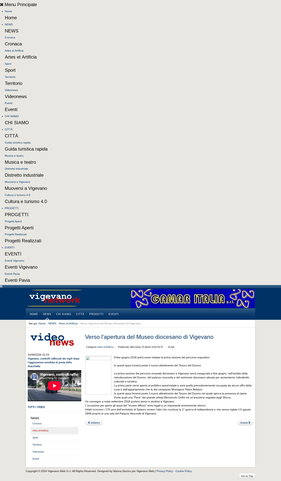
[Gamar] (193, 298)
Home (8, 11)
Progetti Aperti (13, 221)
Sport (8, 63)
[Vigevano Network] (54, 298)
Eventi (8, 103)
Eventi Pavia (12, 273)
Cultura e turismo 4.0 (17, 195)
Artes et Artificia (14, 50)
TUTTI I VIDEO (36, 407)
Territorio (10, 76)
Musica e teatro (14, 155)
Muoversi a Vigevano (17, 181)
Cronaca (10, 37)
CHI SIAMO (12, 116)
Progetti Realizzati (16, 234)
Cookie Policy (183, 471)
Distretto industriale (16, 168)
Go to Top (247, 476)
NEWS (9, 24)
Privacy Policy (164, 471)
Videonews (11, 90)
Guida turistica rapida (18, 142)
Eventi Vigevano (14, 260)
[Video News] (52, 338)
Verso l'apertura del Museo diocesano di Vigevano (149, 337)
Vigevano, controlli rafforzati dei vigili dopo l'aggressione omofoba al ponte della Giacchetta (54, 362)
